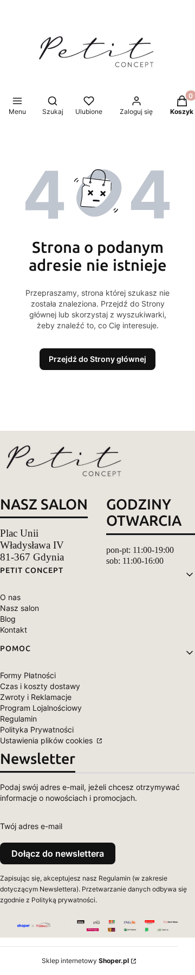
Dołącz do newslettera (57, 853)
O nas (10, 597)
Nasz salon (19, 608)
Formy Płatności (28, 675)
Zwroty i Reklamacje (36, 697)
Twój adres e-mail (31, 826)
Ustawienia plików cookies (47, 740)
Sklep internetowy (85, 961)
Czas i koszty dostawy (40, 686)
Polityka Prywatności (37, 729)
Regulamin (18, 718)
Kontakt (13, 629)
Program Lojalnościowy (41, 707)
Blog (8, 618)
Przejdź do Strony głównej (97, 359)
